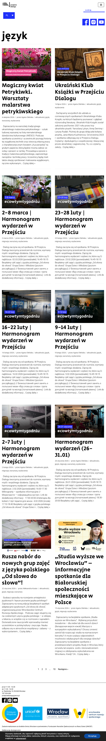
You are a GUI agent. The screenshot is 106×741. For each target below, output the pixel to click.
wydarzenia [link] (15, 121)
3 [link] (46, 669)
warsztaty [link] (6, 121)
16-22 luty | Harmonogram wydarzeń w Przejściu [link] (21, 337)
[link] (9, 5)
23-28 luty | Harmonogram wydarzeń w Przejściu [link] (74, 222)
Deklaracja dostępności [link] (11, 730)
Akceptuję (92, 736)
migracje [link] (5, 241)
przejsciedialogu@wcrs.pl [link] (11, 696)
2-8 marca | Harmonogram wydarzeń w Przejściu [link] (21, 222)
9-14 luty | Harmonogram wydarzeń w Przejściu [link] (74, 337)
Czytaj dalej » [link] (29, 163)
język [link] (47, 117)
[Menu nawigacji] (101, 5)
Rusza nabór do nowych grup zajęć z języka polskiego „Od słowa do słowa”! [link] (26, 570)
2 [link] (42, 669)
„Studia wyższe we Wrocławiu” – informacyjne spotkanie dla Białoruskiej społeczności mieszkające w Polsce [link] (79, 579)
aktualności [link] (40, 117)
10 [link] (54, 669)
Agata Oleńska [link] (27, 117)
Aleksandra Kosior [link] (30, 588)
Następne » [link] (63, 669)
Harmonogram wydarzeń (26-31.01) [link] (74, 448)
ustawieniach (21, 738)
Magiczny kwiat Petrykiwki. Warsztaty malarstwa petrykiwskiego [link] (23, 98)
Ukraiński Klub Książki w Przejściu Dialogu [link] (79, 91)
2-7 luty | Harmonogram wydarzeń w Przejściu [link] (21, 452)
